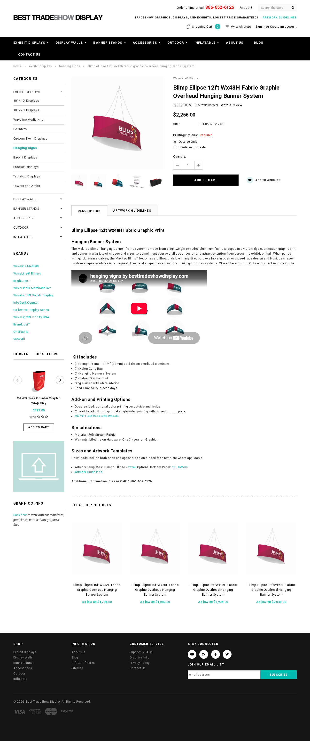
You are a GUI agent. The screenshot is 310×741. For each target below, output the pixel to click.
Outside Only (188, 141)
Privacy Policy (139, 663)
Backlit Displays (25, 157)
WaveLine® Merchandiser (32, 288)
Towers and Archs (26, 186)
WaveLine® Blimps (27, 273)
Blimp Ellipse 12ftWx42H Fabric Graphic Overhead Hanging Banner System (271, 589)
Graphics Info (139, 657)
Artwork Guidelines (132, 210)
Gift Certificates (83, 663)
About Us (234, 42)
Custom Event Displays (30, 138)
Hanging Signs (69, 66)
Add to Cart (38, 427)
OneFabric (20, 331)
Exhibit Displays (29, 42)
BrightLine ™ (22, 281)
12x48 (132, 467)
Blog (258, 42)
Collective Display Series (31, 310)
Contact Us (29, 54)
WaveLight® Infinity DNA (31, 317)
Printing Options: (193, 135)
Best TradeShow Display (43, 701)
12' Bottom (180, 467)
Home (17, 66)
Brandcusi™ (21, 324)
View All (19, 339)
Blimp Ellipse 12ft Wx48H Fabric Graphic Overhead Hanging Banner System (140, 66)
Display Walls (69, 42)
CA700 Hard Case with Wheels (97, 416)
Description (89, 211)
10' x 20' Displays (26, 110)
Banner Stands (107, 42)
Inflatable (205, 42)
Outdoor (175, 42)
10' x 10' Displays (26, 100)
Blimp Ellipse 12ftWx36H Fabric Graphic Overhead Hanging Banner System (213, 589)
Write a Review (231, 105)
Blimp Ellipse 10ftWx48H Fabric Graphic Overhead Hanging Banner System (155, 589)
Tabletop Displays (26, 176)
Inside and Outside (192, 147)
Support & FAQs (141, 652)
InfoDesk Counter (26, 302)
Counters (20, 129)
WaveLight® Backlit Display (33, 295)
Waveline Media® (26, 266)
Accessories (145, 42)
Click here (20, 515)
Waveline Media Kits (28, 119)
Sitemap (77, 668)
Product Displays (26, 167)
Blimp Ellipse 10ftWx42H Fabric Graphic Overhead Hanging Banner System (96, 589)
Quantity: (179, 156)
